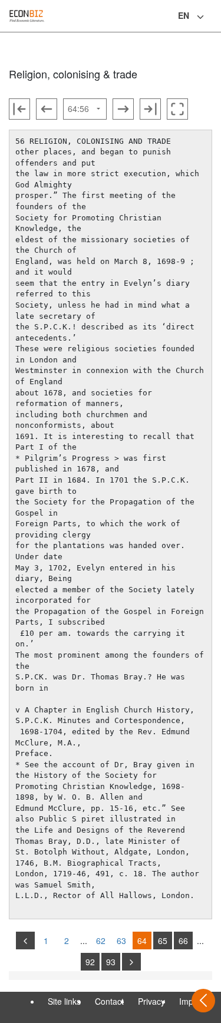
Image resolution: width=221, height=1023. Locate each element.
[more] (131, 962)
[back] (25, 940)
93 (111, 962)
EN (183, 15)
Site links (64, 1001)
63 (121, 940)
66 (183, 940)
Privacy (151, 1001)
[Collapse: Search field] (211, 17)
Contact (109, 1001)
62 (100, 940)
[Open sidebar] (203, 1000)
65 (162, 940)
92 (90, 962)
